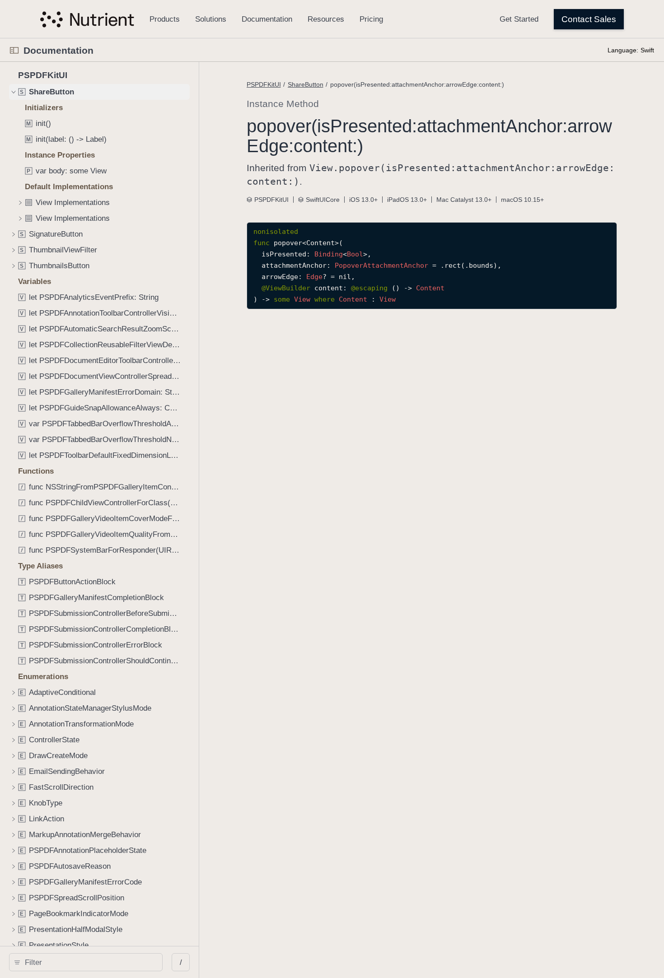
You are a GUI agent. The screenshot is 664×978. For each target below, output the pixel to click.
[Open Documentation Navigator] (14, 50)
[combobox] (89, 962)
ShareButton (305, 84)
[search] (86, 962)
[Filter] (89, 962)
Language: (623, 50)
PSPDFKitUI (264, 84)
